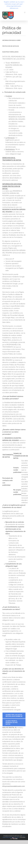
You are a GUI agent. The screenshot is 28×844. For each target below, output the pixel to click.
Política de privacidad (10, 837)
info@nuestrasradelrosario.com (13, 786)
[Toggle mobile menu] (25, 12)
